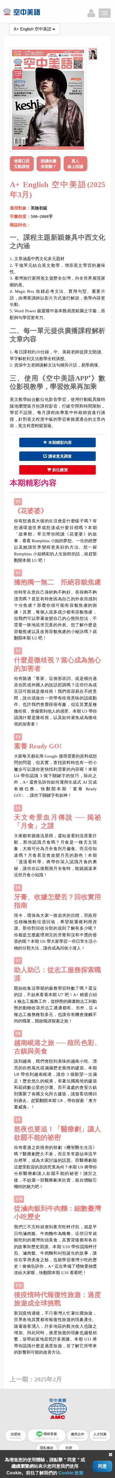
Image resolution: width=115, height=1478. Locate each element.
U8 (18, 1033)
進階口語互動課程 (22, 164)
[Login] (91, 13)
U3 (18, 651)
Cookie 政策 (70, 1472)
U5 (18, 808)
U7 (18, 960)
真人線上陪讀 (75, 164)
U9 (18, 1120)
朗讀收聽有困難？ (48, 164)
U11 (19, 1285)
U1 (18, 501)
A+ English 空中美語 (33, 29)
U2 (18, 573)
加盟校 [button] (15, 1435)
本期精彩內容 (59, 442)
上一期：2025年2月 (36, 1379)
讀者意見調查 (59, 456)
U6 (18, 888)
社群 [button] (69, 1449)
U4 (18, 737)
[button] (22, 163)
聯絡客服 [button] (46, 1436)
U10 (19, 1199)
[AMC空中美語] (28, 11)
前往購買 (59, 470)
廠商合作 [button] (77, 1435)
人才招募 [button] (100, 1435)
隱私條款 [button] (48, 1449)
